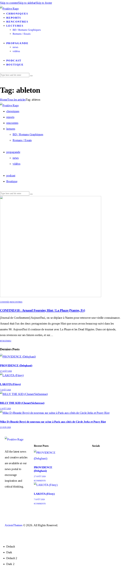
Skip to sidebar (27, 2)
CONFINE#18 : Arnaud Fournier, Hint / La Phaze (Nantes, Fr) (42, 310)
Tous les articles (16, 99)
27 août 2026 (6, 371)
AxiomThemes (13, 525)
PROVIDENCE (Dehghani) (16, 365)
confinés (4, 302)
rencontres (16, 302)
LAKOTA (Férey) (10, 384)
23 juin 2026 (5, 427)
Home (3, 99)
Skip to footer (44, 2)
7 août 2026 (5, 390)
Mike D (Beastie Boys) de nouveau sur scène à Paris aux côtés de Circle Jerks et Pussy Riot (53, 421)
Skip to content (9, 2)
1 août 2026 (5, 409)
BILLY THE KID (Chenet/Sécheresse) (22, 403)
